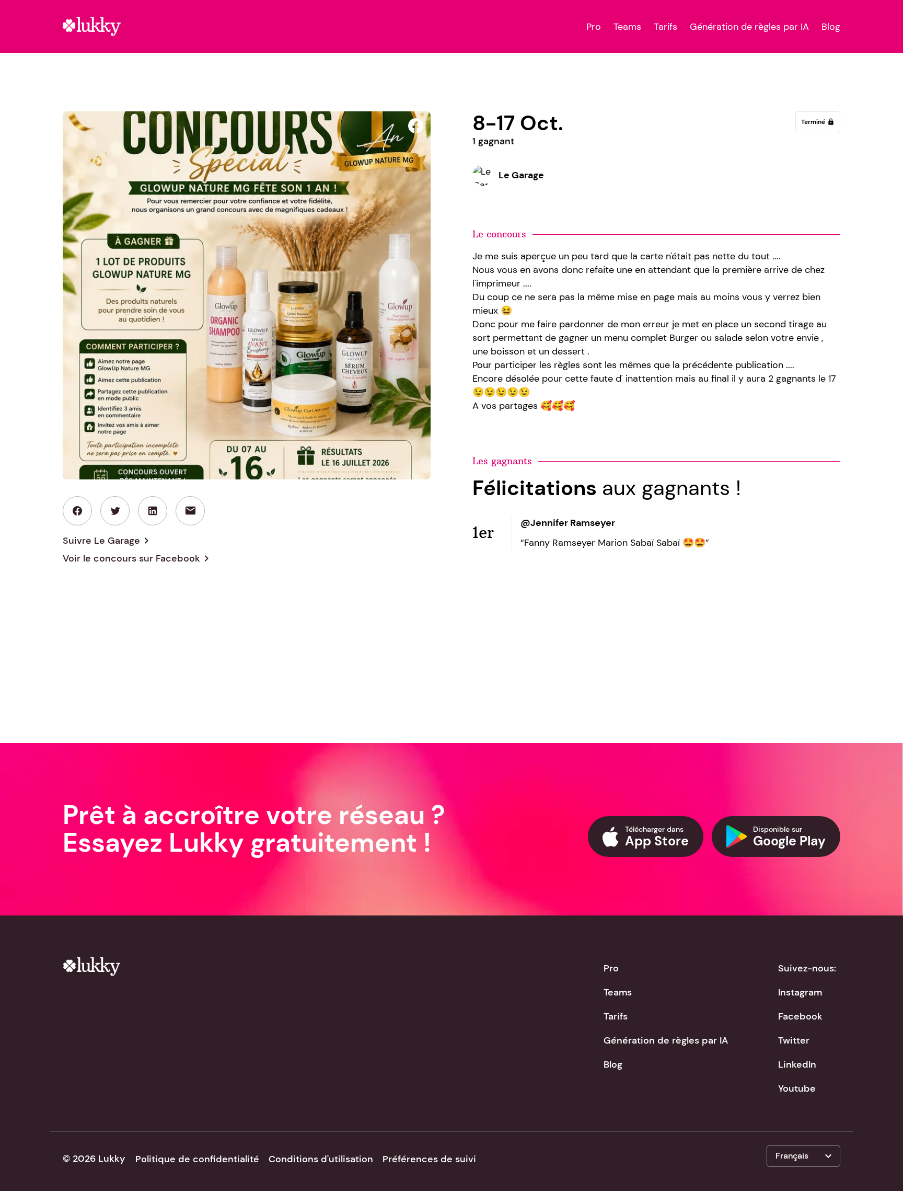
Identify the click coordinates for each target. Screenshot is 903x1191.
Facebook (800, 1016)
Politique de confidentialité (197, 1159)
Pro (593, 26)
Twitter (793, 1040)
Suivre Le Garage (108, 540)
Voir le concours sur (138, 558)
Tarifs (665, 26)
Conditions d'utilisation (321, 1159)
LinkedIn (797, 1064)
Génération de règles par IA (749, 26)
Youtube (797, 1088)
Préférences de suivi (429, 1159)
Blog (830, 26)
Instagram (800, 992)
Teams (627, 26)
